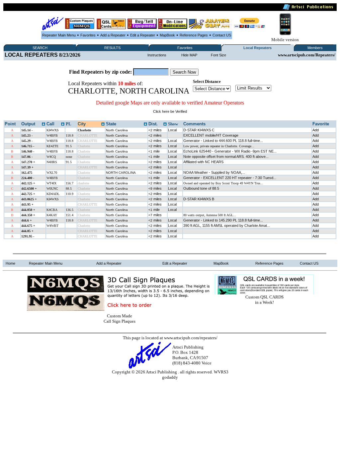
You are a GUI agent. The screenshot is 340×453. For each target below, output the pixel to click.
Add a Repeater (113, 35)
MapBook (167, 35)
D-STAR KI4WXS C (198, 130)
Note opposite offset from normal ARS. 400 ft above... (226, 157)
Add (315, 130)
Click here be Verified (170, 111)
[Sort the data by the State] (145, 124)
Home (10, 263)
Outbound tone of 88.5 (201, 188)
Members (315, 48)
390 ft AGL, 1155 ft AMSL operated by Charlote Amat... (226, 225)
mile (154, 151)
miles (155, 130)
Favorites (88, 35)
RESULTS (112, 48)
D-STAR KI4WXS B (198, 199)
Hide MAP (189, 55)
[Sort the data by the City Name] (103, 124)
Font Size (218, 55)
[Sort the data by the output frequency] (43, 124)
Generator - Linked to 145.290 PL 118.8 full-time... (223, 220)
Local (172, 130)
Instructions (156, 55)
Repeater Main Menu (59, 35)
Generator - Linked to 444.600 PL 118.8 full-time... (223, 141)
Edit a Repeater (142, 35)
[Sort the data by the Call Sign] (62, 124)
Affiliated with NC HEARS (203, 162)
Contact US (221, 35)
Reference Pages (194, 35)
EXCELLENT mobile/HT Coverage (210, 135)
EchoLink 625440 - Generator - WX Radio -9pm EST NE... (230, 151)
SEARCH (40, 48)
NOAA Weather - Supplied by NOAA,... (214, 172)
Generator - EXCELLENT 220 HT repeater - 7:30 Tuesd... (229, 178)
